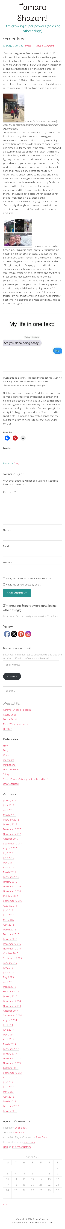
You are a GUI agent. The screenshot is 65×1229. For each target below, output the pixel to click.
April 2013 (8, 1096)
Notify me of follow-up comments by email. (29, 578)
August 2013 (10, 1077)
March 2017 (9, 872)
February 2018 (11, 819)
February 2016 (11, 934)
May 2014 (8, 1034)
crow (5, 745)
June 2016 (8, 915)
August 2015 (10, 962)
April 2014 (8, 1039)
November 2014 (12, 1005)
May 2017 (8, 862)
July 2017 (8, 853)
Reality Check (10, 714)
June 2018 (8, 805)
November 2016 (12, 891)
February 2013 (11, 1106)
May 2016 (8, 919)
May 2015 (8, 977)
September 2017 (12, 843)
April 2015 (8, 982)
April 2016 (8, 924)
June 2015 (8, 972)
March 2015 (9, 986)
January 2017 (10, 881)
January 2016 (10, 938)
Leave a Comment (44, 45)
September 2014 (12, 1015)
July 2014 (8, 1024)
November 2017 (12, 833)
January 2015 (10, 996)
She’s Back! (21, 1127)
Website (7, 562)
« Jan (5, 1204)
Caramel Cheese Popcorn (17, 709)
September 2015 (12, 958)
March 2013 (9, 1101)
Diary (16, 463)
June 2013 (8, 1087)
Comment (9, 492)
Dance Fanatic (10, 719)
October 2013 (10, 1067)
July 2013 (8, 1082)
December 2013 (12, 1058)
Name (7, 530)
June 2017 (8, 857)
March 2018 (9, 814)
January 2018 (10, 824)
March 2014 (9, 1044)
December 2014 (12, 1001)
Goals (6, 755)
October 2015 (10, 953)
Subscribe (12, 676)
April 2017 (8, 867)
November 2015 (12, 948)
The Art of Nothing (21, 1146)
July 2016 (8, 910)
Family (15, 1222)
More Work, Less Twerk (15, 724)
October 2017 (10, 838)
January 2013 (10, 1110)
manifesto (8, 759)
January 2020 (10, 800)
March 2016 (9, 929)
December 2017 (12, 829)
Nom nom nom (11, 769)
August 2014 (10, 1020)
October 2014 (10, 1010)
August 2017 (10, 848)
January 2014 (10, 1053)
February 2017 (11, 876)
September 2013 (12, 1072)
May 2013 (8, 1091)
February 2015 (11, 991)
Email (7, 546)
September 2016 (12, 900)
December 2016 (12, 886)
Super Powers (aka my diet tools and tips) (25, 779)
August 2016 (10, 905)
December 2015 (12, 943)
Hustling (7, 728)
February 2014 (11, 1048)
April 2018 (8, 810)
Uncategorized (11, 783)
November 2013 (12, 1063)
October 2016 (10, 896)
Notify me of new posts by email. (23, 584)
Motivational (9, 764)
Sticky (6, 774)
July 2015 (8, 967)
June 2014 (8, 1029)
